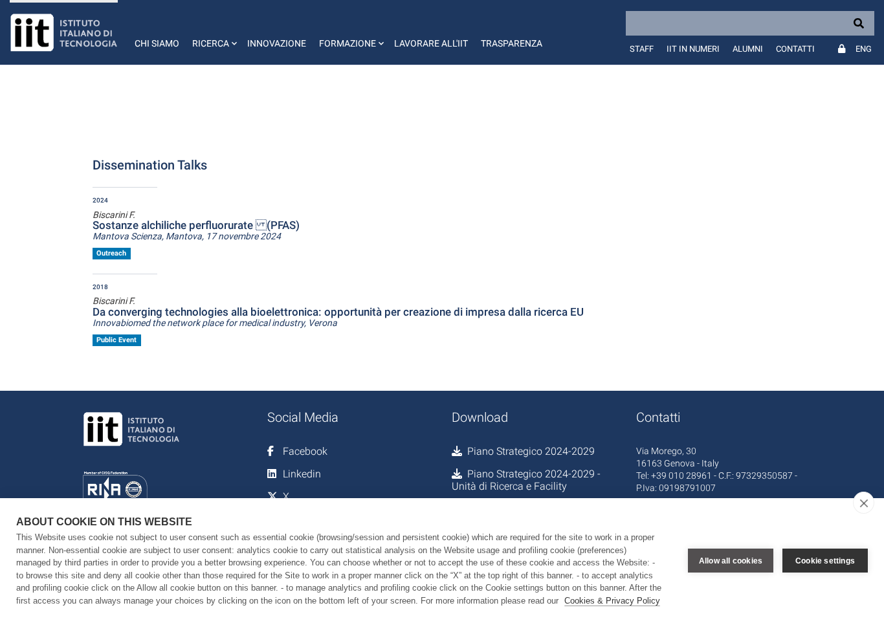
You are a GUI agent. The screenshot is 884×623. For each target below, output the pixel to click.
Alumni (748, 49)
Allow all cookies (730, 560)
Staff (642, 49)
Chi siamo (157, 43)
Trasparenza (511, 43)
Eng (864, 49)
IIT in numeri (693, 49)
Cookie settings (825, 560)
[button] (213, 32)
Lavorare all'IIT (431, 43)
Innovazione (276, 43)
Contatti (795, 49)
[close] (863, 503)
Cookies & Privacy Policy (612, 601)
